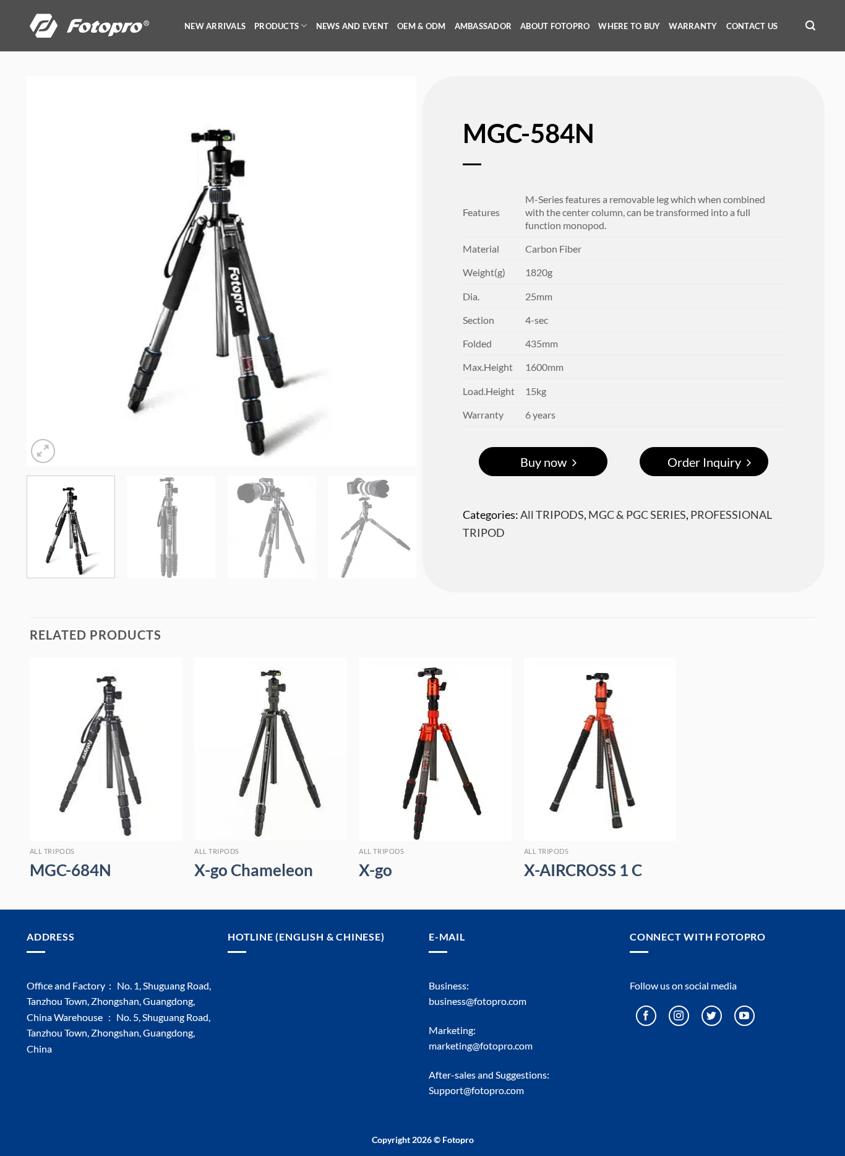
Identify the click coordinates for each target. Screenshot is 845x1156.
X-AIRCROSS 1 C (583, 870)
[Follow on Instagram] (679, 1016)
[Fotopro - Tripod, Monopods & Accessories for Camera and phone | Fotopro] (98, 26)
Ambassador (483, 26)
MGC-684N (70, 870)
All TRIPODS (552, 514)
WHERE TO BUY (629, 26)
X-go (375, 870)
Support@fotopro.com (476, 1090)
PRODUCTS (276, 26)
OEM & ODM (421, 26)
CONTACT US (752, 26)
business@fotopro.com (477, 1001)
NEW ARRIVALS (215, 26)
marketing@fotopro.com (481, 1045)
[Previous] (50, 271)
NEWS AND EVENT (352, 26)
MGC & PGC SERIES (637, 514)
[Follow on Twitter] (711, 1016)
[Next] (393, 271)
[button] (810, 26)
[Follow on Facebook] (646, 1016)
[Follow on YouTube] (744, 1016)
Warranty (693, 26)
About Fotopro (555, 26)
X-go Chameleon (253, 870)
